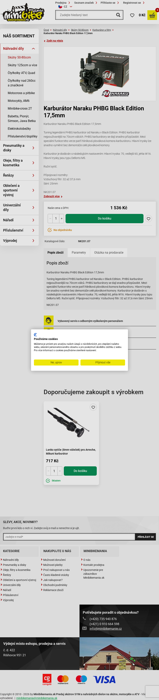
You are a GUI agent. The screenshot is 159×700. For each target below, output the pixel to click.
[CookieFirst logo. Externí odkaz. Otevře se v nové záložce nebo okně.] (35, 334)
